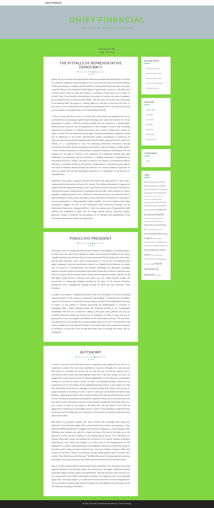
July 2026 (149, 115)
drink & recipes (157, 199)
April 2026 (149, 129)
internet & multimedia (155, 224)
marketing (149, 233)
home (163, 218)
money (159, 242)
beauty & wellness (158, 186)
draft (150, 199)
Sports (165, 259)
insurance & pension (155, 221)
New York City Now (153, 68)
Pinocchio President (91, 238)
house (146, 221)
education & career (159, 202)
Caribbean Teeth (152, 88)
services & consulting (153, 259)
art (160, 182)
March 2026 (150, 134)
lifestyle (154, 229)
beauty (147, 185)
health (160, 214)
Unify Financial (53, 2)
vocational (158, 275)
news (147, 250)
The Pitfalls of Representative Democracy (91, 65)
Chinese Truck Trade (153, 73)
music (156, 245)
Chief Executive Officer (154, 83)
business (147, 189)
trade (152, 264)
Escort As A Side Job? (154, 78)
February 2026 (151, 139)
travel (158, 263)
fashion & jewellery (151, 206)
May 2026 (149, 124)
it (145, 229)
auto (163, 182)
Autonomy (90, 352)
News (148, 161)
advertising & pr (151, 182)
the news (146, 264)
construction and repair (150, 196)
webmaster (99, 72)
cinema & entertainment (155, 192)
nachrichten (163, 246)
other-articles (155, 255)
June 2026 (149, 119)
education (147, 202)
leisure (148, 229)
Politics (161, 255)
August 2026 (150, 110)
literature (160, 229)
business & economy (159, 189)
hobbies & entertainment (152, 218)
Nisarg (128, 503)
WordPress (112, 503)
